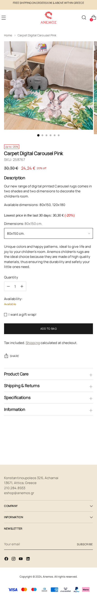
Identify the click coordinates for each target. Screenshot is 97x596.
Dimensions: (23, 223)
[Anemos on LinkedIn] (28, 560)
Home (8, 35)
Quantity (11, 277)
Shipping (33, 342)
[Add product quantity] (8, 286)
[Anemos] (48, 17)
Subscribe (85, 544)
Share (14, 356)
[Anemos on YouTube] (21, 560)
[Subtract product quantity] (22, 286)
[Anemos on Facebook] (6, 560)
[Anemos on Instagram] (14, 560)
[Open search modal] (83, 17)
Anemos (48, 576)
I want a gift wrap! (22, 314)
